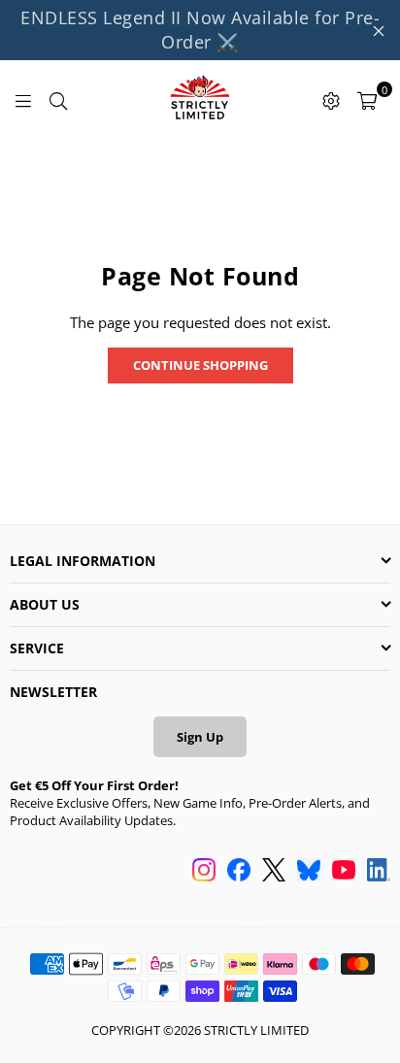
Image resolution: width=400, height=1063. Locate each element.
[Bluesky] (308, 871)
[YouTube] (343, 871)
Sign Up (200, 737)
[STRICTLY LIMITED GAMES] (200, 99)
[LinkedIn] (378, 871)
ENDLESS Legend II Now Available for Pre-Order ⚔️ (200, 29)
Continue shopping (200, 365)
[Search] (58, 99)
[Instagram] (204, 871)
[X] (273, 871)
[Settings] (331, 99)
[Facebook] (238, 871)
